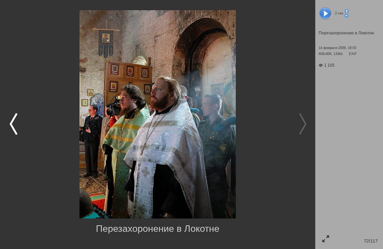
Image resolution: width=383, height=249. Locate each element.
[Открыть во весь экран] (325, 239)
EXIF (353, 54)
